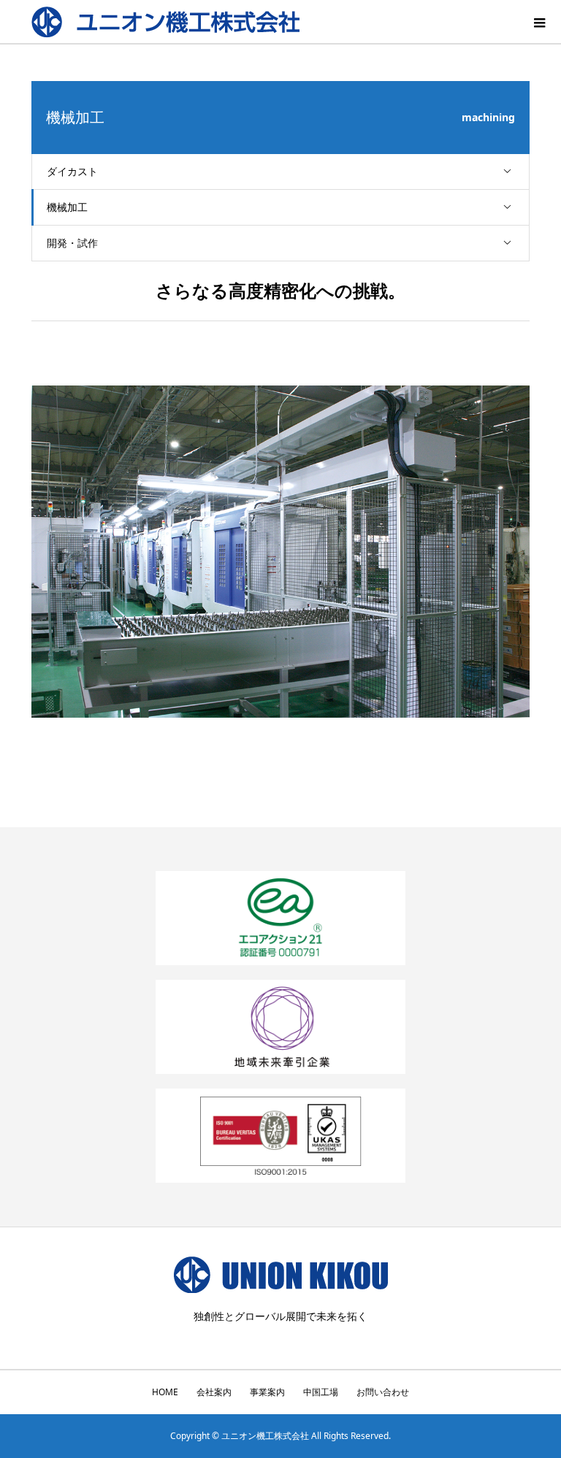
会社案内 (214, 1392)
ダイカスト (72, 171)
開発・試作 (72, 243)
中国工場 (320, 1392)
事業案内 (267, 1392)
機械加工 (67, 207)
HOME (165, 1392)
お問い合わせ (382, 1392)
